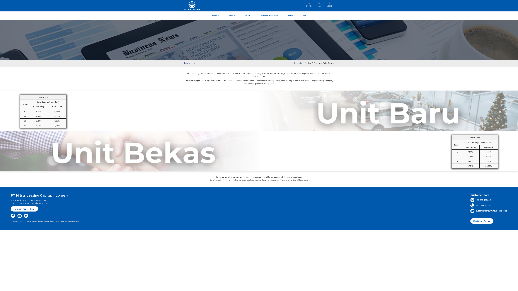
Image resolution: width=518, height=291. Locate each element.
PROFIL (232, 15)
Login (329, 6)
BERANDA (216, 15)
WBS (304, 15)
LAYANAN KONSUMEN (270, 15)
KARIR (290, 15)
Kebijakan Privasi (481, 221)
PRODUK (248, 15)
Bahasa (309, 6)
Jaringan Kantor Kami (24, 209)
